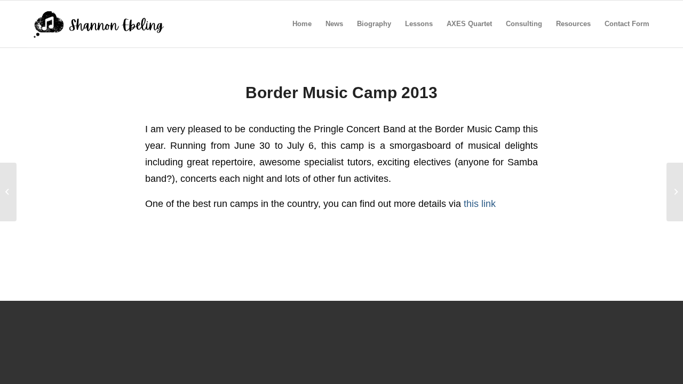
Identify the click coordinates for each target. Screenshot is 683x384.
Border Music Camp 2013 (341, 92)
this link (480, 203)
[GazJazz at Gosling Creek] (8, 192)
